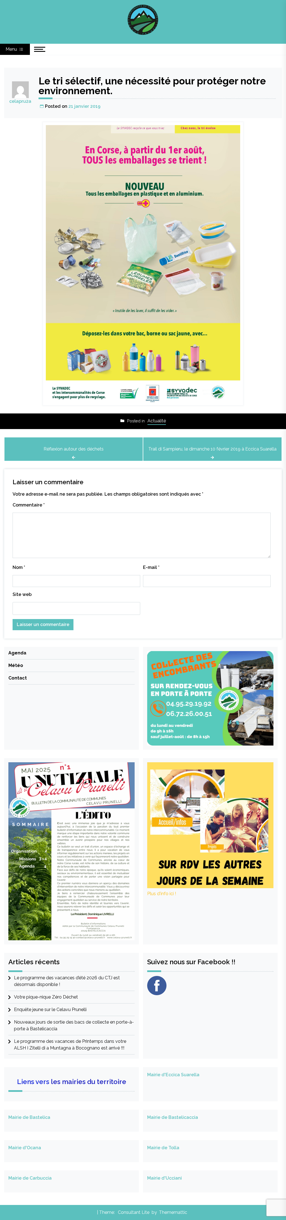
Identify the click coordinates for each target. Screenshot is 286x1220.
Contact (17, 678)
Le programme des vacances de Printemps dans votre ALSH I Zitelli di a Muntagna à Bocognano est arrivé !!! (70, 1045)
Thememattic (173, 1212)
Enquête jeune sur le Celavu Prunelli (50, 1009)
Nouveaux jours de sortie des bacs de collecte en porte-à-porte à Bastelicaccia (74, 1025)
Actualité (156, 420)
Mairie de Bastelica (29, 1117)
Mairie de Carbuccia (30, 1178)
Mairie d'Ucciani (164, 1178)
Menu (12, 49)
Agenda (17, 653)
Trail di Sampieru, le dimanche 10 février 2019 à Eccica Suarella (212, 449)
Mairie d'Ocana (24, 1147)
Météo (15, 665)
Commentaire (29, 505)
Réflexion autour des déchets (74, 449)
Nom (19, 567)
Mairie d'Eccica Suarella (173, 1074)
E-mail (151, 567)
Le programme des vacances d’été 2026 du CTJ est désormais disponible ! (67, 981)
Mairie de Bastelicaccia (172, 1117)
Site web (22, 594)
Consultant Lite (133, 1212)
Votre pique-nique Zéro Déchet (46, 997)
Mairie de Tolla (163, 1147)
